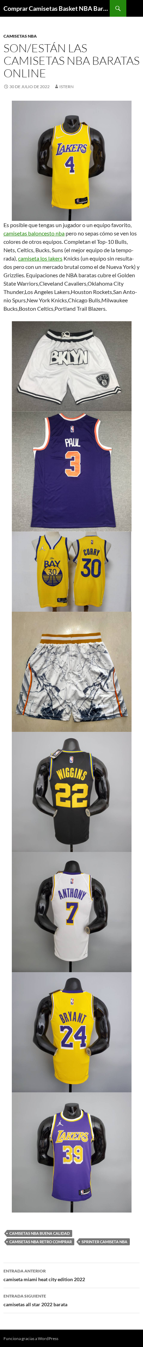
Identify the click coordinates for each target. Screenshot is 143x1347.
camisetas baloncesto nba (34, 233)
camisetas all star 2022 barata (35, 1300)
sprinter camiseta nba (104, 1241)
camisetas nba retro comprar (40, 1241)
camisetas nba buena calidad (39, 1233)
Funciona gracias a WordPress (30, 1338)
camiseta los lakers (40, 258)
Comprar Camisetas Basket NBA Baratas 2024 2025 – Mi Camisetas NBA (56, 8)
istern (66, 86)
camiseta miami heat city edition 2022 (44, 1275)
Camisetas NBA (20, 36)
